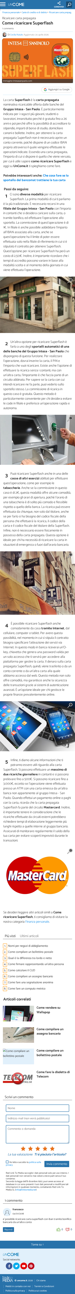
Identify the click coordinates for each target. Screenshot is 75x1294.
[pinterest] (31, 1266)
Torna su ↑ (37, 1244)
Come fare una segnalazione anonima (30, 982)
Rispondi (8, 1230)
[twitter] (16, 1266)
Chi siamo (41, 1280)
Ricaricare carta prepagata (61, 12)
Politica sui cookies (38, 1290)
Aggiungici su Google (59, 89)
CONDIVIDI (59, 7)
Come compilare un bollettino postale (30, 952)
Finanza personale (11, 12)
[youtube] (23, 1266)
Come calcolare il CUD (21, 970)
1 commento (8, 28)
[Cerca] (70, 4)
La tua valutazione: (20, 1155)
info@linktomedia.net (26, 1190)
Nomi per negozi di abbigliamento (28, 945)
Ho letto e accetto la (23, 1164)
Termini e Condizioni (44, 1286)
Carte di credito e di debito (34, 12)
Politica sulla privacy (15, 1290)
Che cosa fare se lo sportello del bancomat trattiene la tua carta (36, 178)
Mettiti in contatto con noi (18, 1286)
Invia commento (56, 1164)
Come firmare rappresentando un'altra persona (36, 964)
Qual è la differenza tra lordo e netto (30, 958)
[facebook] (9, 1266)
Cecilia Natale (16, 35)
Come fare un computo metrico (27, 988)
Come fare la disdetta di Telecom (53, 1074)
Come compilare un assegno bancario (30, 976)
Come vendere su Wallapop (48, 1010)
